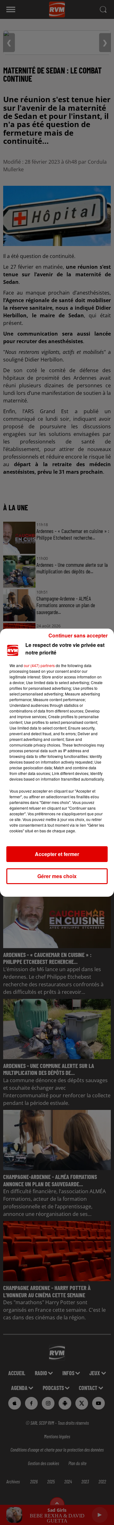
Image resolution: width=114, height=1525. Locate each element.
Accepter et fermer (57, 854)
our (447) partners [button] (39, 665)
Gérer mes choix (57, 876)
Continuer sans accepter (78, 635)
